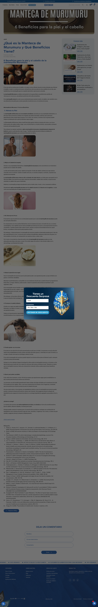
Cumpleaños (30, 305)
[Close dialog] (72, 289)
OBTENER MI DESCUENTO (37, 312)
